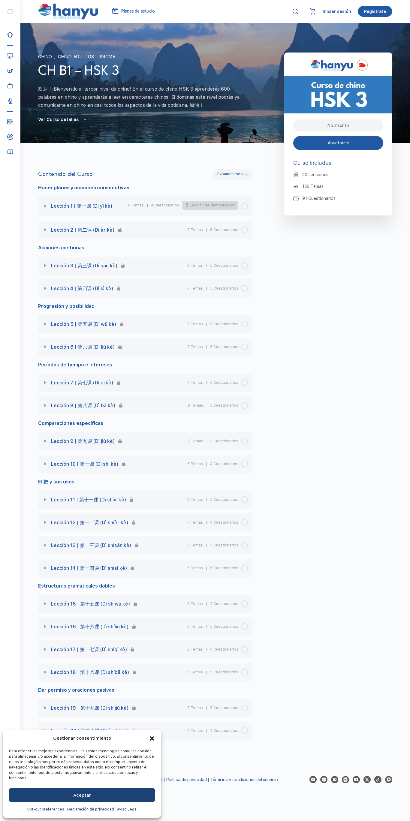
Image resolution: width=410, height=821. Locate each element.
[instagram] (334, 779)
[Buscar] (295, 11)
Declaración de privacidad (90, 809)
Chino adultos (77, 56)
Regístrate (375, 11)
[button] (152, 738)
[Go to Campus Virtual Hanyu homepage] (68, 11)
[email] (313, 779)
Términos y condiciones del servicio (244, 779)
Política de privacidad (186, 779)
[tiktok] (377, 779)
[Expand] (45, 206)
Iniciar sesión (337, 11)
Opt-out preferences (45, 809)
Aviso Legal (127, 809)
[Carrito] (313, 11)
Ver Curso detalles (59, 119)
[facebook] (323, 779)
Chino (46, 56)
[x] (367, 779)
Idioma (108, 56)
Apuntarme (338, 142)
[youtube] (356, 779)
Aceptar (82, 795)
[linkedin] (345, 779)
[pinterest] (388, 779)
